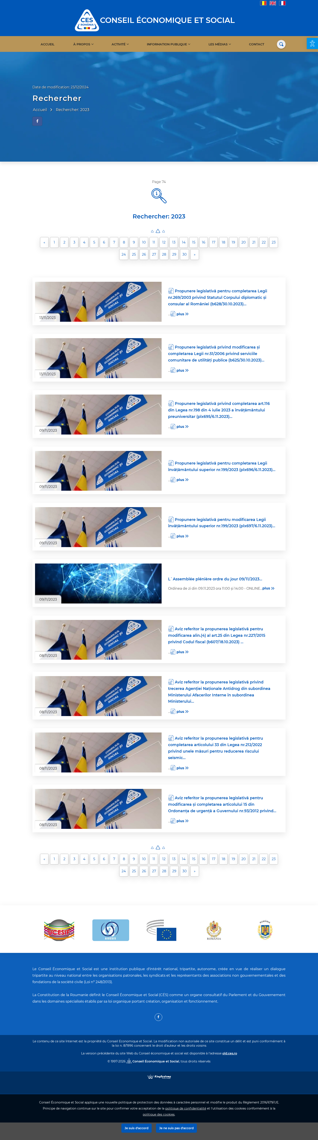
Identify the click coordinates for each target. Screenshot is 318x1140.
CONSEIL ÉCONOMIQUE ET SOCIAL (167, 20)
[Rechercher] (281, 44)
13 (173, 242)
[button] (312, 43)
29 (174, 254)
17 (213, 242)
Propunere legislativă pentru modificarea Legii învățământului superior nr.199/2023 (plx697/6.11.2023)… (221, 522)
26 (144, 254)
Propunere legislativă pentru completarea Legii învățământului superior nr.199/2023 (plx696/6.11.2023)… (221, 466)
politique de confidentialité (185, 1108)
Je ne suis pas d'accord (176, 1128)
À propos (81, 44)
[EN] (273, 3)
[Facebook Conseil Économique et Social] (158, 1017)
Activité (118, 44)
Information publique (167, 44)
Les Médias (218, 44)
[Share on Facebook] (37, 121)
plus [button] (180, 314)
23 (274, 242)
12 (163, 242)
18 (223, 242)
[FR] (282, 3)
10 (144, 242)
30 (184, 254)
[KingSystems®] (159, 1077)
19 (233, 242)
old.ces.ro (229, 1053)
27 (154, 254)
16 (203, 242)
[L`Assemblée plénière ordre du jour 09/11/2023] (98, 583)
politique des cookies (159, 1114)
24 (124, 254)
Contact (256, 44)
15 (193, 242)
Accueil (47, 44)
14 (184, 242)
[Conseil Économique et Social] (87, 20)
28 (164, 254)
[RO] (263, 3)
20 (243, 242)
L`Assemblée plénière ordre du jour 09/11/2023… (215, 579)
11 (154, 242)
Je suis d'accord (136, 1128)
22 (264, 242)
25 (134, 254)
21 (253, 242)
